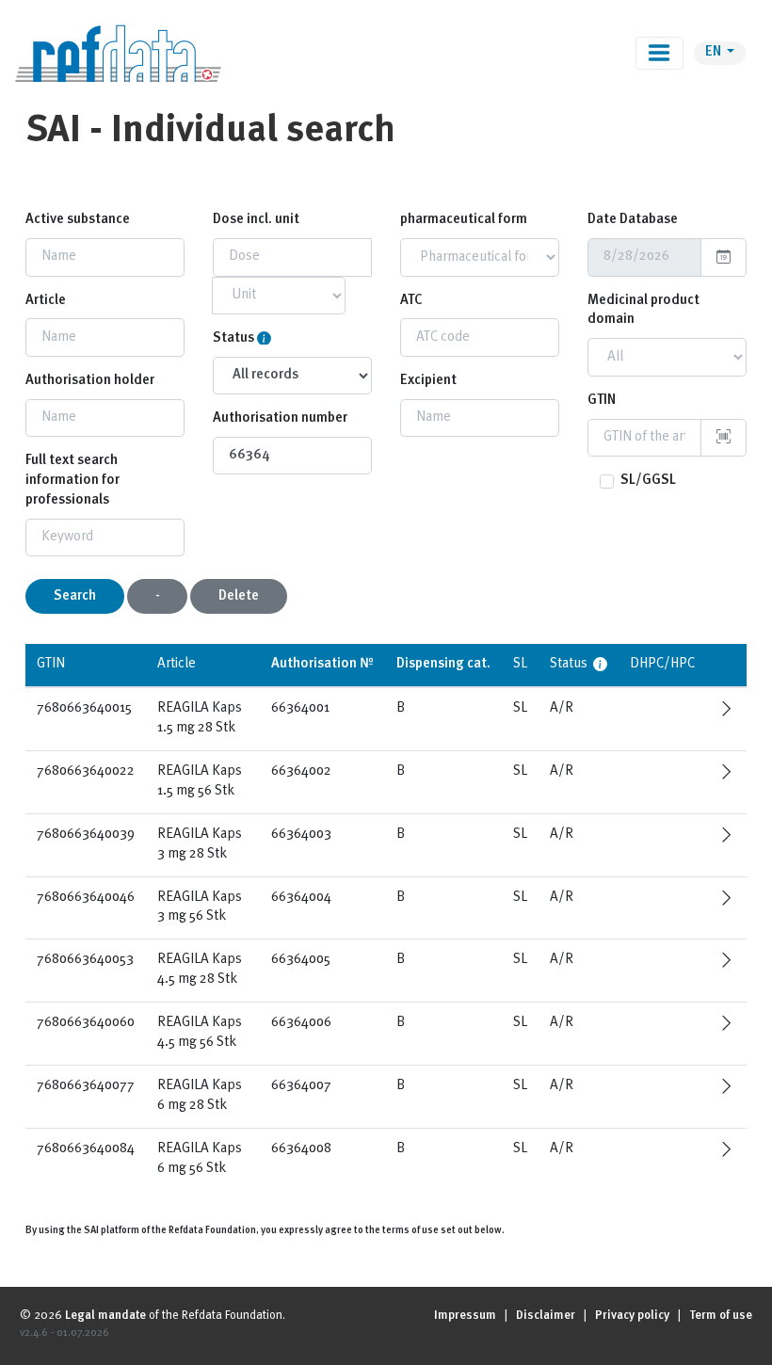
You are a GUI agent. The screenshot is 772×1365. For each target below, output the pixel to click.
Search (75, 596)
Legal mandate (105, 1315)
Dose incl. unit (256, 220)
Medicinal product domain (643, 311)
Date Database (632, 220)
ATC (411, 301)
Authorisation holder (89, 381)
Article (45, 301)
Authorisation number (280, 418)
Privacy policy (632, 1315)
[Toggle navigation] (659, 53)
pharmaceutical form (463, 220)
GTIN (601, 400)
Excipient (428, 381)
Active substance (77, 220)
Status (233, 338)
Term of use (720, 1315)
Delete (238, 596)
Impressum (465, 1315)
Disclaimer (545, 1315)
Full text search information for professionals (72, 480)
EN (714, 52)
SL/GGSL (648, 481)
